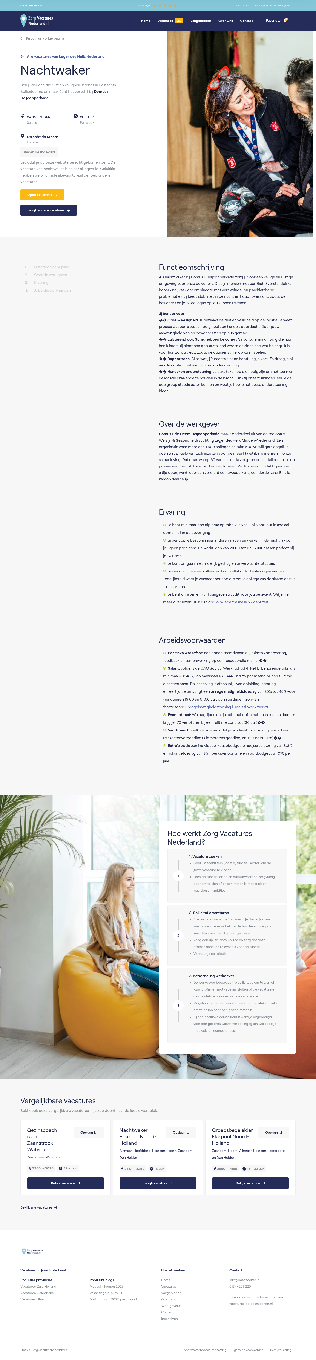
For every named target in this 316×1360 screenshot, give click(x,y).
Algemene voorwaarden (247, 1350)
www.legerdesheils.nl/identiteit (241, 602)
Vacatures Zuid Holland (38, 1286)
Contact (246, 21)
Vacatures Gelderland (37, 1293)
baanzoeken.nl (261, 1303)
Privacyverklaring (279, 1350)
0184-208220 (240, 1286)
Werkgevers (170, 1306)
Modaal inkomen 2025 (107, 1286)
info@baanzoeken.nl (244, 1280)
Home (145, 21)
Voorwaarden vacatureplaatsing (205, 1350)
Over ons (168, 1299)
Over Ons (225, 21)
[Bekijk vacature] (65, 1157)
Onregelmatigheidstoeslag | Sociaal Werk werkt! (226, 707)
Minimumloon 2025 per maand (113, 1299)
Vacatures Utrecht (34, 1299)
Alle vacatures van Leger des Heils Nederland (65, 56)
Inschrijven (169, 1318)
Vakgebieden (200, 21)
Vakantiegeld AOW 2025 (108, 1293)
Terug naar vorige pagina (45, 38)
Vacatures (165, 21)
